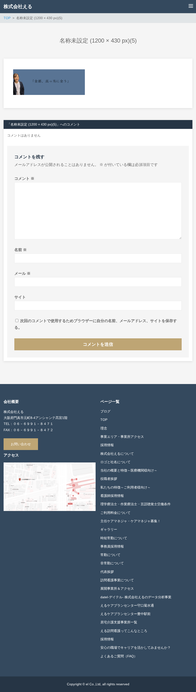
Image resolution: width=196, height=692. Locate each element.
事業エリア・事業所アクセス (122, 437)
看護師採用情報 (112, 496)
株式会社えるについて (117, 454)
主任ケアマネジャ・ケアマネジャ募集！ (130, 521)
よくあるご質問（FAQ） (118, 656)
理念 (103, 428)
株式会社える (18, 6)
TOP (103, 420)
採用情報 (107, 445)
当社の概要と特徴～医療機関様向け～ (128, 470)
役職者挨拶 (108, 479)
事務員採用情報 (112, 546)
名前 (20, 250)
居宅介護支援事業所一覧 (118, 622)
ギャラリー (108, 529)
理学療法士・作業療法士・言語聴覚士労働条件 (135, 504)
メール (22, 273)
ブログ (105, 411)
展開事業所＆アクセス (117, 588)
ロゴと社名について (115, 462)
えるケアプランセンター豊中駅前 (125, 614)
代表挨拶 (107, 572)
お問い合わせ (21, 444)
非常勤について (112, 563)
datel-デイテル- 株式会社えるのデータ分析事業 (135, 597)
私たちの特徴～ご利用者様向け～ (125, 487)
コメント (24, 178)
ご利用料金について (115, 513)
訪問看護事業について (117, 580)
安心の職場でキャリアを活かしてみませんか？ (135, 647)
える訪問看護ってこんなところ (123, 631)
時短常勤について (113, 538)
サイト (20, 297)
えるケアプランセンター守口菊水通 (127, 605)
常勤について (110, 555)
